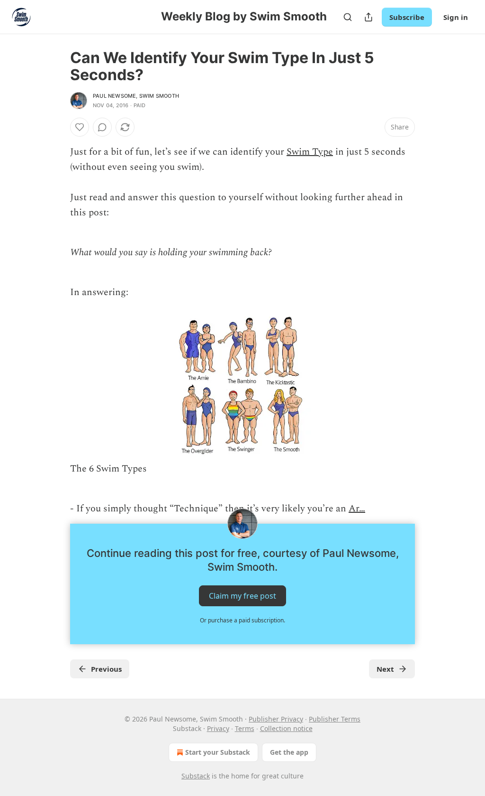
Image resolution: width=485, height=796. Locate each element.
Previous (106, 669)
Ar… (357, 508)
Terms (244, 728)
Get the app (289, 752)
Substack (195, 775)
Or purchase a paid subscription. (242, 620)
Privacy (218, 728)
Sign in (455, 17)
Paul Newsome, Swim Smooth (136, 96)
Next (385, 669)
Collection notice (286, 728)
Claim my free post (242, 596)
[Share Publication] (368, 17)
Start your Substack (217, 752)
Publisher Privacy (276, 718)
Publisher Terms (334, 718)
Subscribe (406, 17)
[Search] (347, 17)
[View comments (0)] (102, 127)
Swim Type (310, 152)
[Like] (79, 127)
